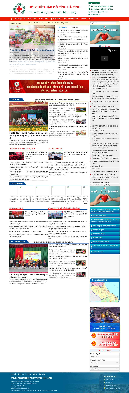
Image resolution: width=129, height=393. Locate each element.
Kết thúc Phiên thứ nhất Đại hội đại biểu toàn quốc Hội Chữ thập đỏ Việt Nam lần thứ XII (29, 168)
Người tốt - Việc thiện (99, 215)
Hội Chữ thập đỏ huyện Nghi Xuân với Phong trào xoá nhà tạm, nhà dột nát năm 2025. (68, 246)
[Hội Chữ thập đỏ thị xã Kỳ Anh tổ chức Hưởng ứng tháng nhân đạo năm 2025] (28, 258)
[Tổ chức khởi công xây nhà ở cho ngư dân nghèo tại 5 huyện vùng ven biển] (17, 215)
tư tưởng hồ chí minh (97, 166)
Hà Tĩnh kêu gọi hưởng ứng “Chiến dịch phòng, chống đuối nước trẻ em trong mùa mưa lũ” (29, 235)
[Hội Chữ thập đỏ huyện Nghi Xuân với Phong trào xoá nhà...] (68, 248)
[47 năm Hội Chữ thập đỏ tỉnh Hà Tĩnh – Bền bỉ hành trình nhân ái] (32, 36)
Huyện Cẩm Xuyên (39, 242)
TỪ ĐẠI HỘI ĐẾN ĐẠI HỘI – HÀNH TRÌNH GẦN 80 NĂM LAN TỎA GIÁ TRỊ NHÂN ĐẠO (29, 173)
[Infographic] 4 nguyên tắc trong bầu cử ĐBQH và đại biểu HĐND (66, 162)
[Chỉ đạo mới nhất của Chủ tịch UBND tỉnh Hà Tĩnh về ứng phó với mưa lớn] (56, 156)
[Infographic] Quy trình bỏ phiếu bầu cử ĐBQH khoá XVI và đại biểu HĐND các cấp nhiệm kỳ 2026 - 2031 (68, 169)
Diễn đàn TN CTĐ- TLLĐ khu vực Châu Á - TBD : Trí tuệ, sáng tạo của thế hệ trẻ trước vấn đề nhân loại (105, 118)
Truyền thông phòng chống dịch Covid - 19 (103, 174)
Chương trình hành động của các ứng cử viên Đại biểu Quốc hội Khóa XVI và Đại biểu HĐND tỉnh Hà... (68, 174)
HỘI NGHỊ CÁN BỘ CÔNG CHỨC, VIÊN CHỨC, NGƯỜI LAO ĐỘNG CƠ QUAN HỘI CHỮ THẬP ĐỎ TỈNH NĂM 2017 (29, 228)
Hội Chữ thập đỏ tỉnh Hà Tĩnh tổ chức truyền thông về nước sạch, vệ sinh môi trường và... (75, 214)
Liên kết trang (106, 350)
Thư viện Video (106, 46)
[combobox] (104, 356)
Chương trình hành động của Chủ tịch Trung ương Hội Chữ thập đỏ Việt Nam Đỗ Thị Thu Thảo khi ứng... (29, 178)
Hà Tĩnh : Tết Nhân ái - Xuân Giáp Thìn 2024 (103, 106)
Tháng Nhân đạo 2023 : (98, 131)
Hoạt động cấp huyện (18, 242)
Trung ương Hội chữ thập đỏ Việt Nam (22, 149)
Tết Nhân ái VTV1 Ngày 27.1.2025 (101, 89)
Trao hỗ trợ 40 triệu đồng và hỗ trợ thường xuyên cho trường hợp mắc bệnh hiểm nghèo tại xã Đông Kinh (68, 116)
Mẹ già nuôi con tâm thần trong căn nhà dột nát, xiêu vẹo (25, 231)
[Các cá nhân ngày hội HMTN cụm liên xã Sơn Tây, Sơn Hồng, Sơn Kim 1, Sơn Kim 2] (33, 190)
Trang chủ (13, 374)
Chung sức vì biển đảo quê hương (101, 185)
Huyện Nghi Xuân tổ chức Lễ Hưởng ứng (102, 155)
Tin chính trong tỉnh (55, 149)
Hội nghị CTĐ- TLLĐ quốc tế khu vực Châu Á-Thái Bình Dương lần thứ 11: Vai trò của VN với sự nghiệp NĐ (105, 111)
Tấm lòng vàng (97, 238)
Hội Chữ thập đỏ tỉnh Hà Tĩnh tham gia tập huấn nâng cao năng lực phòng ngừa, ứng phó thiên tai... (68, 104)
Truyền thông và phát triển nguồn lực (45, 99)
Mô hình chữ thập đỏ (16, 208)
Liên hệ (35, 374)
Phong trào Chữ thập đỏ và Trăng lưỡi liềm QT (64, 208)
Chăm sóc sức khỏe (74, 99)
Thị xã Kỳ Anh (60, 242)
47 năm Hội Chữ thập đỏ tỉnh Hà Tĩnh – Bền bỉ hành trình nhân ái (31, 50)
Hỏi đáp (29, 374)
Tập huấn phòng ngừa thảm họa (100, 182)
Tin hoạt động (15, 99)
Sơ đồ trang (21, 374)
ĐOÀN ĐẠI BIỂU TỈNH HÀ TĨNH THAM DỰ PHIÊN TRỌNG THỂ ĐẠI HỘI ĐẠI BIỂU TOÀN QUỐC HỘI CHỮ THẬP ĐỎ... (73, 74)
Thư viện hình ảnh (17, 183)
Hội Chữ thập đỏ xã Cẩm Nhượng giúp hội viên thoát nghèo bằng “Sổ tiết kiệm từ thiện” (29, 223)
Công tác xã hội (62, 99)
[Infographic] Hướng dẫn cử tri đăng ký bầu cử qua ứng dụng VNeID (67, 165)
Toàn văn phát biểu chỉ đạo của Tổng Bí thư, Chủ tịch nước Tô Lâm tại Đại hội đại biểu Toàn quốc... (29, 163)
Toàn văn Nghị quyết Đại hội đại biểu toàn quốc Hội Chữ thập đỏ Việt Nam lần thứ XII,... (36, 154)
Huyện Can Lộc (50, 242)
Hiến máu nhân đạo (40, 101)
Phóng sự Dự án (96, 169)
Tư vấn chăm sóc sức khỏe (101, 242)
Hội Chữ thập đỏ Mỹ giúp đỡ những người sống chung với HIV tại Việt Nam (68, 237)
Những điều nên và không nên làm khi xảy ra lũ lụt (105, 171)
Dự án (93, 123)
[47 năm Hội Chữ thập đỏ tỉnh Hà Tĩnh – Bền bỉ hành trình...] (68, 130)
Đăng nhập (42, 374)
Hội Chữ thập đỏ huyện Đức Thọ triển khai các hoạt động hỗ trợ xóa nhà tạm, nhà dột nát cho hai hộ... (68, 269)
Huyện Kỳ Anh (69, 242)
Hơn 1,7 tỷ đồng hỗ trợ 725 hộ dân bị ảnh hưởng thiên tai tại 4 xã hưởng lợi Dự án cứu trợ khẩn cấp (68, 223)
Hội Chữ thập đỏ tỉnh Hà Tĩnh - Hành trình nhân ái (105, 158)
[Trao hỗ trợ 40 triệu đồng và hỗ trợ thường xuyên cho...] (68, 118)
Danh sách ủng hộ (98, 252)
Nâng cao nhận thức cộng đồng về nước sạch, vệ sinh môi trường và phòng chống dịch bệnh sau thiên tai (68, 228)
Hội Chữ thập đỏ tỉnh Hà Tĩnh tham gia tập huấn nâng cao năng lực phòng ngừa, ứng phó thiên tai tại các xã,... (28, 135)
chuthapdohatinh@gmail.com (22, 388)
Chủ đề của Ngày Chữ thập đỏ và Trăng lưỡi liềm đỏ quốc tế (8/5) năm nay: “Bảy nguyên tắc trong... (68, 233)
